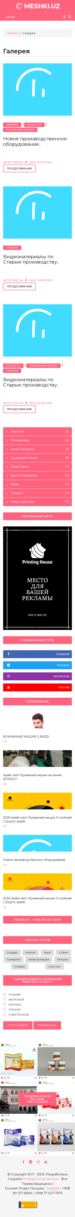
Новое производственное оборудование (34, 860)
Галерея (12, 124)
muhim (31, 952)
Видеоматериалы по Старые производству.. (31, 259)
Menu (10, 17)
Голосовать (18, 1025)
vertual (17, 162)
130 (4, 907)
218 (4, 784)
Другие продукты (39, 475)
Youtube (46, 1161)
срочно (54, 966)
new (47, 952)
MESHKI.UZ (41, 6)
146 (5, 865)
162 (4, 826)
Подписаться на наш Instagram (37, 1098)
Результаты (47, 1025)
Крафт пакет (39, 466)
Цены (39, 484)
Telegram (31, 1161)
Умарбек (53, 1188)
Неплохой (16, 999)
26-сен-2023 (44, 403)
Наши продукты (39, 449)
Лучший (14, 994)
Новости (34, 124)
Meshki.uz (14, 33)
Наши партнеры (39, 502)
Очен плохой (18, 1014)
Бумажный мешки (20, 129)
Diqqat (12, 952)
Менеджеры (39, 440)
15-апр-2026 (44, 162)
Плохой (14, 1009)
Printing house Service (40, 1179)
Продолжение (19, 168)
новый (19, 966)
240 (5, 742)
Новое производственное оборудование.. (35, 141)
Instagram (38, 1161)
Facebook (23, 1161)
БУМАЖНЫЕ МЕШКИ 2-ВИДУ (26, 736)
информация (38, 959)
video (63, 952)
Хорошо (14, 1004)
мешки (62, 959)
